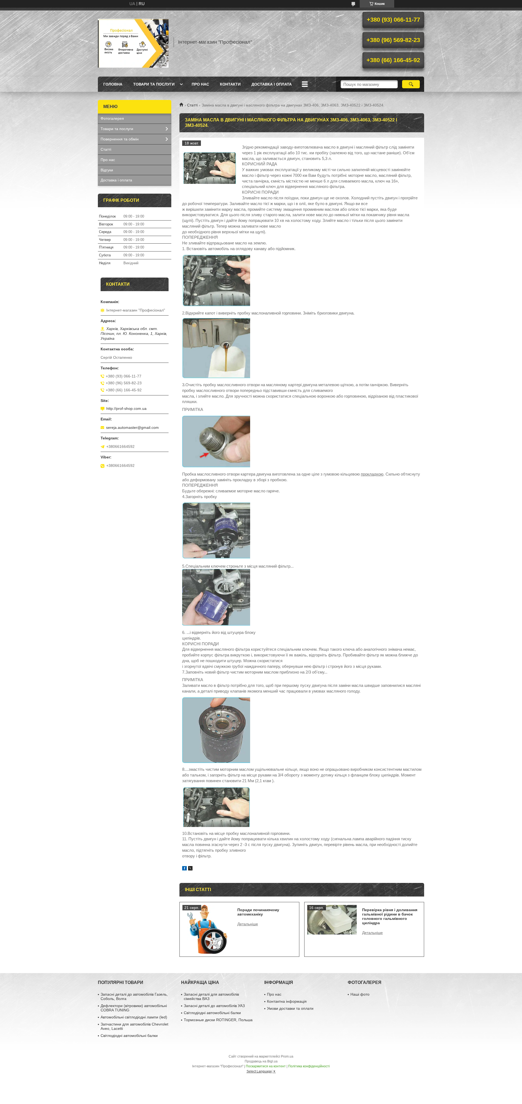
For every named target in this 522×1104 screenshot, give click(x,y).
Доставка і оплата (271, 84)
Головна (112, 84)
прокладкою (372, 474)
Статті (192, 105)
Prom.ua (287, 1056)
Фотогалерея (112, 118)
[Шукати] (411, 84)
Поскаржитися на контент (266, 1066)
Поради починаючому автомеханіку (258, 912)
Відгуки (107, 170)
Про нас (200, 84)
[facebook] (184, 869)
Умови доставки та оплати (290, 1008)
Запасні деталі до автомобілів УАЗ (214, 1006)
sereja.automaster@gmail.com (132, 427)
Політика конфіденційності (309, 1066)
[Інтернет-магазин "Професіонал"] (133, 42)
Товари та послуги (154, 84)
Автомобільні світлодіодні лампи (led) (134, 1017)
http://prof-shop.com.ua (126, 408)
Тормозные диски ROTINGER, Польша (218, 1020)
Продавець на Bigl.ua (261, 1061)
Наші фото (359, 994)
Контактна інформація (287, 1001)
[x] (190, 869)
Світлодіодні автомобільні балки (129, 1035)
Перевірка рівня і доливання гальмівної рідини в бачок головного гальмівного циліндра (389, 916)
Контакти (230, 84)
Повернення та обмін (120, 139)
